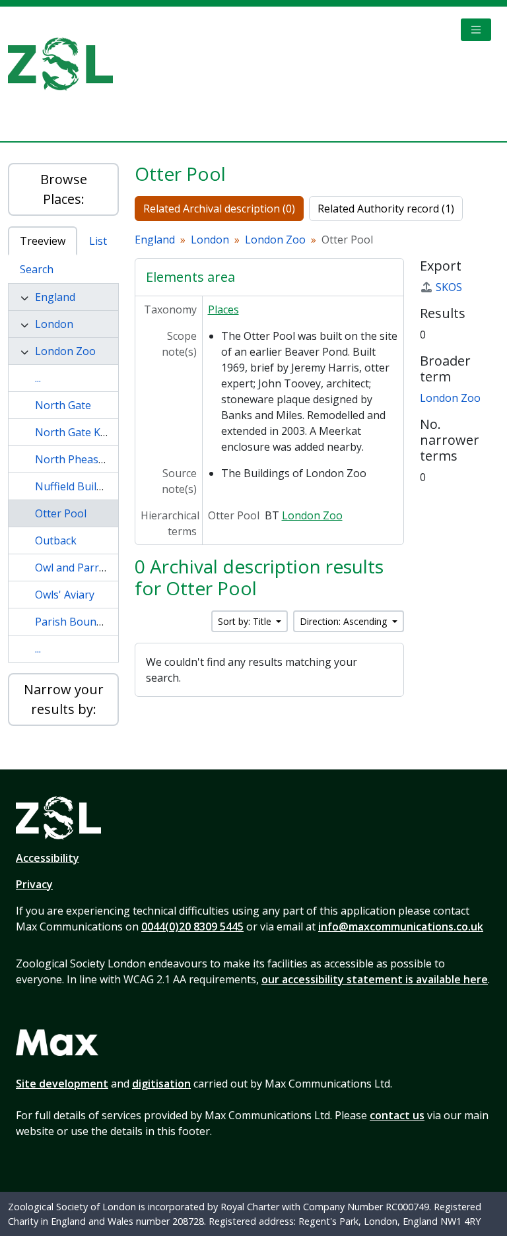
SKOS (449, 287)
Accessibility (47, 858)
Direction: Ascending (344, 621)
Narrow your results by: (64, 699)
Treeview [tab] (42, 241)
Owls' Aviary (64, 594)
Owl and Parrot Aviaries (93, 567)
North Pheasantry (80, 459)
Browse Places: (63, 189)
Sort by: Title (246, 621)
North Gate (63, 405)
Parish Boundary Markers (99, 621)
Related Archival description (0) (219, 208)
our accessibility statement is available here (374, 979)
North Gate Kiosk (78, 432)
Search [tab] (36, 269)
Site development (62, 1083)
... (38, 378)
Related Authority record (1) (386, 208)
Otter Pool (60, 513)
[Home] (65, 64)
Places (223, 309)
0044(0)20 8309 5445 (192, 926)
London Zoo (65, 351)
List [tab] (98, 241)
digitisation (161, 1083)
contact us (397, 1115)
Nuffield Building (76, 486)
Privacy (34, 884)
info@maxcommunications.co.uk (400, 926)
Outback (56, 540)
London (54, 324)
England (55, 297)
